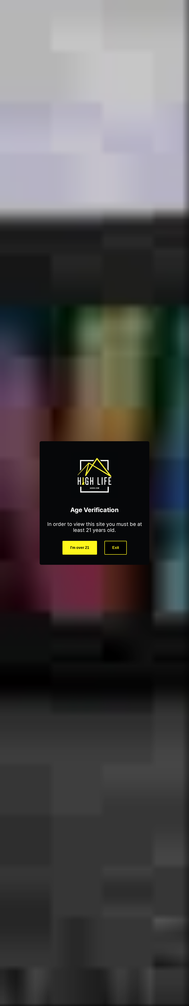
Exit (115, 548)
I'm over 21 (79, 548)
